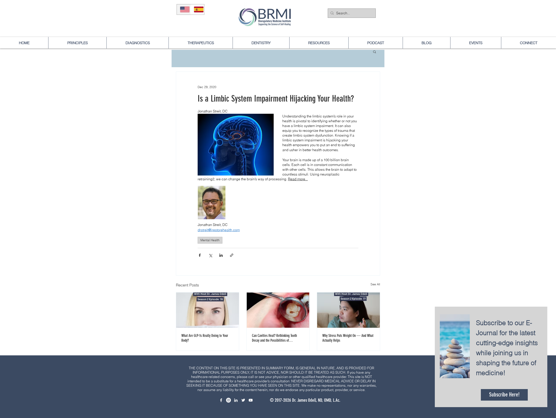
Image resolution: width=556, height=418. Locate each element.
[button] (455, 396)
